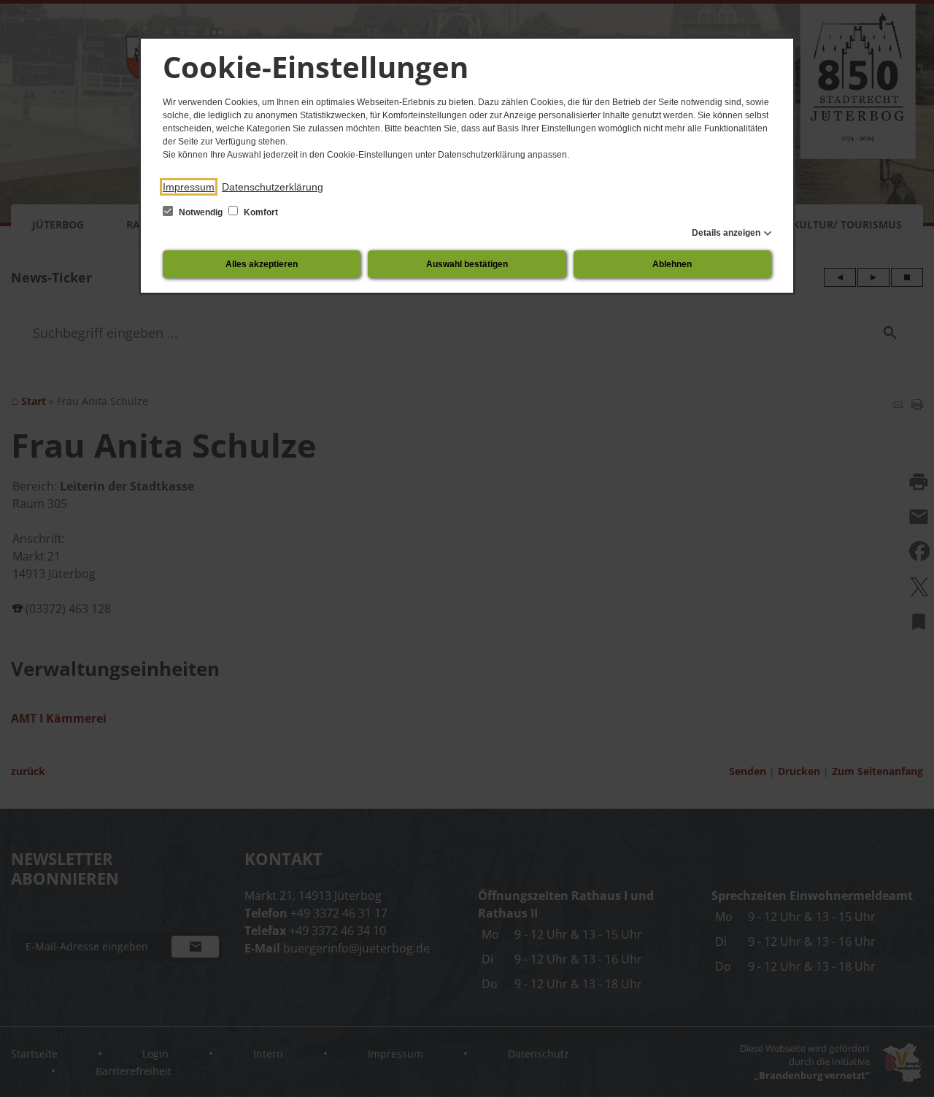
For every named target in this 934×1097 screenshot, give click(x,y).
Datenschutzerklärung (272, 187)
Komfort (260, 212)
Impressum (189, 187)
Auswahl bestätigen (467, 264)
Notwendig (201, 212)
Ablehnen (672, 264)
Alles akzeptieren (261, 264)
